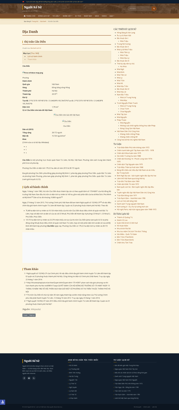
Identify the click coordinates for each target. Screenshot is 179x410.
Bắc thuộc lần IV (123, 89)
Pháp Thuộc (121, 120)
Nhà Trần (120, 80)
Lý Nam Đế (73, 391)
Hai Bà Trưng (73, 376)
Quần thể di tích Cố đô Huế (127, 223)
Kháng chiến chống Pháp (130, 134)
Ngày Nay (88, 16)
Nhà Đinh (120, 72)
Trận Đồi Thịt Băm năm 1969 (128, 181)
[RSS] (34, 378)
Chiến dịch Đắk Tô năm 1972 (128, 184)
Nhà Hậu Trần (122, 86)
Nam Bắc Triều (122, 94)
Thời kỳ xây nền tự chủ (125, 63)
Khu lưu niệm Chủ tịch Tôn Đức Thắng (132, 231)
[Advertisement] (66, 247)
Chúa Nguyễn (125, 111)
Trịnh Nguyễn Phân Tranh (127, 103)
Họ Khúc (123, 66)
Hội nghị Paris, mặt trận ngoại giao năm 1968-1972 (136, 209)
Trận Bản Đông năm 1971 (127, 195)
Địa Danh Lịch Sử (36, 48)
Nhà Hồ (120, 83)
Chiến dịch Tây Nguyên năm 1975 (130, 164)
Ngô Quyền (73, 387)
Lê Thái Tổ (72, 394)
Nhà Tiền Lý (125, 52)
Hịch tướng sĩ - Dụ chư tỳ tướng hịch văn (132, 207)
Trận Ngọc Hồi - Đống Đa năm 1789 (127, 387)
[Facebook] (24, 378)
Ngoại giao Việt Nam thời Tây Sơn (126, 369)
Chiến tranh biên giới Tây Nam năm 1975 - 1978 (135, 150)
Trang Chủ (30, 16)
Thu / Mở (34, 53)
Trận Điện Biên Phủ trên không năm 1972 (133, 147)
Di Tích (78, 16)
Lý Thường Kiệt (74, 369)
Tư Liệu (56, 16)
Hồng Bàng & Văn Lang (126, 33)
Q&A (111, 16)
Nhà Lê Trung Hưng (128, 97)
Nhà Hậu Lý (124, 58)
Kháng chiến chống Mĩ (128, 137)
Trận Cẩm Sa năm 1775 (123, 391)
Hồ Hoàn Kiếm (122, 226)
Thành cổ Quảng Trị (125, 217)
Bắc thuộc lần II (123, 47)
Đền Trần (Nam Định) (125, 240)
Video (104, 16)
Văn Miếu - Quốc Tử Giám (127, 234)
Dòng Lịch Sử (44, 16)
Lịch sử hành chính (35, 56)
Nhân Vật (67, 16)
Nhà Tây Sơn (122, 114)
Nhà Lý (119, 78)
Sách (97, 16)
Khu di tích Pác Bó (124, 228)
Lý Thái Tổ (72, 384)
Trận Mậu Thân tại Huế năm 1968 (130, 167)
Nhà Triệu (124, 41)
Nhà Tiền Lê (121, 75)
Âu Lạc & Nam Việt (124, 35)
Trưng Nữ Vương (124, 44)
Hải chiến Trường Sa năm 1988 (129, 156)
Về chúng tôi (137, 407)
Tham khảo (32, 59)
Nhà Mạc (123, 100)
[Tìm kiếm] (154, 9)
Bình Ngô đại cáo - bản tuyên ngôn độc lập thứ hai (136, 176)
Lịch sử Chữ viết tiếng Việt (127, 201)
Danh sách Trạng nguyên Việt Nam (130, 204)
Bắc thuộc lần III (123, 61)
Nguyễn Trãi (73, 380)
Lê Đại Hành (73, 398)
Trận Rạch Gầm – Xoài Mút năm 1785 (131, 198)
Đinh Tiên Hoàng (74, 373)
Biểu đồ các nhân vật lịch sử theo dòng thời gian (131, 373)
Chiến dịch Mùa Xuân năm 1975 (129, 153)
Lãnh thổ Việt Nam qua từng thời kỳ (131, 178)
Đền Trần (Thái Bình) (125, 237)
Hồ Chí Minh (73, 365)
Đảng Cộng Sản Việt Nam (130, 128)
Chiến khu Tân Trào (124, 242)
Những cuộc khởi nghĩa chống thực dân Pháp (137, 125)
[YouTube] (29, 378)
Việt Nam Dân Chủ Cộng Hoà (128, 131)
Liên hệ (154, 407)
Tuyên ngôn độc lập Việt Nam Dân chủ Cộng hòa (136, 192)
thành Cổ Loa (122, 220)
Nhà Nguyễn (122, 117)
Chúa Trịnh (124, 109)
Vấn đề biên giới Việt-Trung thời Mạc (127, 365)
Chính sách (146, 407)
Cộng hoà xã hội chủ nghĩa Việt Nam (131, 140)
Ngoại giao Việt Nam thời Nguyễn (126, 380)
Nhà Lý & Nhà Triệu (124, 49)
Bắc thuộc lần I (122, 38)
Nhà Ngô (120, 69)
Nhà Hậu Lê (121, 92)
